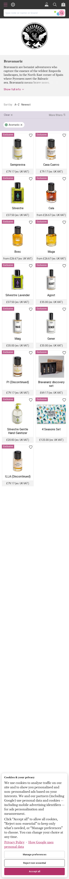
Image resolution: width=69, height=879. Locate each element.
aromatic (14, 124)
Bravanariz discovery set (51, 384)
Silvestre (18, 208)
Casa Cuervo (51, 164)
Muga (51, 251)
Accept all (34, 871)
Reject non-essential (34, 863)
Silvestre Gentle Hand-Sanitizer (17, 431)
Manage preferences (34, 854)
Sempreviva (17, 164)
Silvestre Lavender (18, 295)
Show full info (12, 89)
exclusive (8, 134)
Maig (18, 338)
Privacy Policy (14, 842)
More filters (56, 115)
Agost (51, 295)
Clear (7, 114)
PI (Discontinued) (17, 382)
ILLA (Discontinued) (18, 476)
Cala (51, 208)
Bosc (17, 251)
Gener (51, 338)
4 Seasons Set (51, 429)
